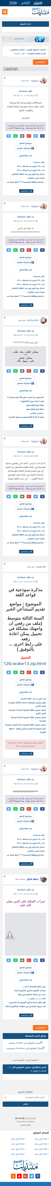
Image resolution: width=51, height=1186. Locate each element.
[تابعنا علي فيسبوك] (37, 1176)
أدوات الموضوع (11, 69)
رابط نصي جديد (40, 1139)
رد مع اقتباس (26, 191)
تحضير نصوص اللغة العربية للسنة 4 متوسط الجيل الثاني (27, 711)
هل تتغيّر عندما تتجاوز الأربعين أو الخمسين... (27, 1002)
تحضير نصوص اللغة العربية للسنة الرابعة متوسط (28, 719)
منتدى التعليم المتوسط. (36, 53)
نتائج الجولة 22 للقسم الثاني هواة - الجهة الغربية (27, 730)
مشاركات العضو (24, 148)
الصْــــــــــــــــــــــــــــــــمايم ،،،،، (36, 998)
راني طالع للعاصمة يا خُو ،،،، (34, 986)
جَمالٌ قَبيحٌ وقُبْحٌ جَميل (35, 405)
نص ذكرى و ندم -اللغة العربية (33, 698)
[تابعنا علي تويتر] (31, 1176)
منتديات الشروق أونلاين (36, 49)
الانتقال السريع (25, 1092)
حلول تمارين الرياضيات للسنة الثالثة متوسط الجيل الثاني (27, 704)
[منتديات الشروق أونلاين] (40, 15)
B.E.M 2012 (33, 320)
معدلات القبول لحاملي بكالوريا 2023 (30, 990)
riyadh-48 (40, 567)
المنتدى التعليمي (17, 49)
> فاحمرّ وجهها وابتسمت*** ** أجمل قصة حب (25, 182)
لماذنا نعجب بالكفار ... (35, 178)
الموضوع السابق (31, 1060)
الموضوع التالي (19, 1060)
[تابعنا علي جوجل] (25, 1176)
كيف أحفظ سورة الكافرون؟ (32, 401)
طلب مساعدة (38, 162)
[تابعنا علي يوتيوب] (19, 1176)
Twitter (12, 1043)
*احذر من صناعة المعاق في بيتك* (32, 994)
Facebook (10, 1048)
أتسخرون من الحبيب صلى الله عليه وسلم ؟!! (25, 397)
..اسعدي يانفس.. (37, 413)
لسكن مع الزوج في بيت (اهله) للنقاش (28, 174)
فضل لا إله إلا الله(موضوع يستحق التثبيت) (26, 417)
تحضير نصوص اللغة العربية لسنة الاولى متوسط (25, 724)
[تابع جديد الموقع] (13, 1176)
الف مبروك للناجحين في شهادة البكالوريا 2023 (25, 1006)
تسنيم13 (34, 81)
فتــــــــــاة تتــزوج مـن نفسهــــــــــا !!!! (30, 166)
